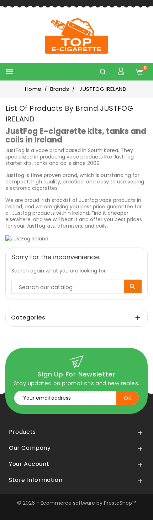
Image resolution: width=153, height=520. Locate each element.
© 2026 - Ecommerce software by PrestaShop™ (76, 502)
